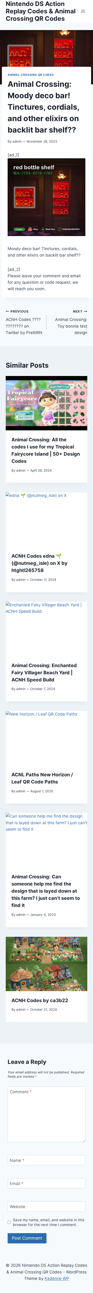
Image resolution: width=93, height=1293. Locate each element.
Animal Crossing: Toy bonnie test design (71, 322)
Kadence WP (57, 1278)
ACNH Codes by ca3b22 (39, 1000)
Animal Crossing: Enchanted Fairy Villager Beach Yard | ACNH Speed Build (44, 673)
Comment (21, 1091)
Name (17, 1160)
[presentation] (46, 403)
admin (17, 141)
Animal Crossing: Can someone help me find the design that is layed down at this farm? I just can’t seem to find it (45, 891)
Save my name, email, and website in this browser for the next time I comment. (48, 1222)
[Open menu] (82, 11)
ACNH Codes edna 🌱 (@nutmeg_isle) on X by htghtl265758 (39, 563)
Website (17, 1206)
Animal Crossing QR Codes (31, 75)
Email (16, 1183)
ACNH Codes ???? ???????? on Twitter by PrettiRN (24, 322)
